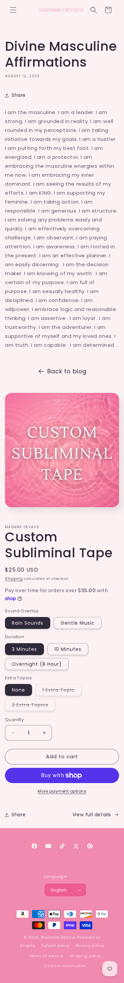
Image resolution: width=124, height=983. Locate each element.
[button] (13, 10)
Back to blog (67, 371)
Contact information (65, 965)
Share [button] (19, 95)
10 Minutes (67, 649)
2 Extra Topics (33, 706)
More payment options (62, 791)
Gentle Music (78, 623)
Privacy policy (90, 945)
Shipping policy (86, 955)
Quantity (14, 719)
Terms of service (46, 955)
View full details (91, 814)
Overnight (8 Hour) (37, 664)
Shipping (14, 578)
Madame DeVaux (58, 937)
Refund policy (55, 945)
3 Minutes (24, 649)
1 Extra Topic (62, 691)
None (18, 690)
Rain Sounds (27, 623)
